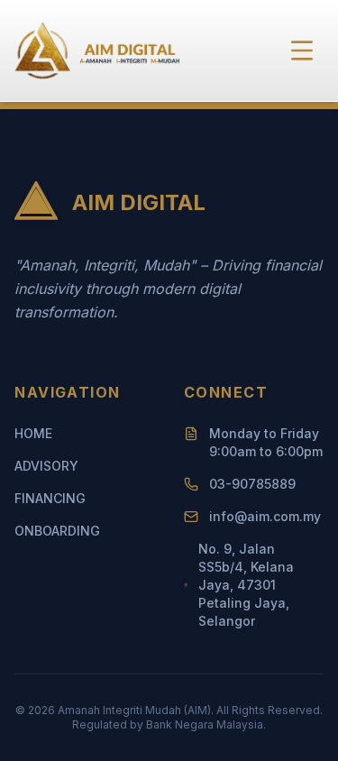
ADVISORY (46, 465)
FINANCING (50, 498)
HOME (33, 433)
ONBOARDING (57, 530)
